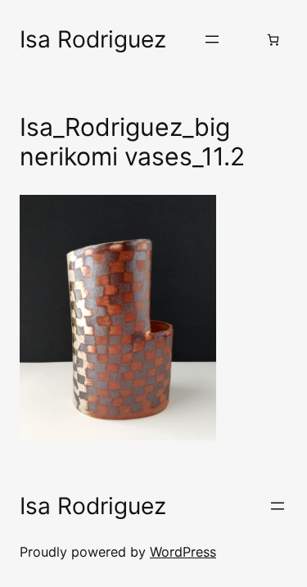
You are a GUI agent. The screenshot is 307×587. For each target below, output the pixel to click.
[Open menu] (212, 39)
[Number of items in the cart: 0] (273, 39)
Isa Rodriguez (93, 39)
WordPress (183, 552)
